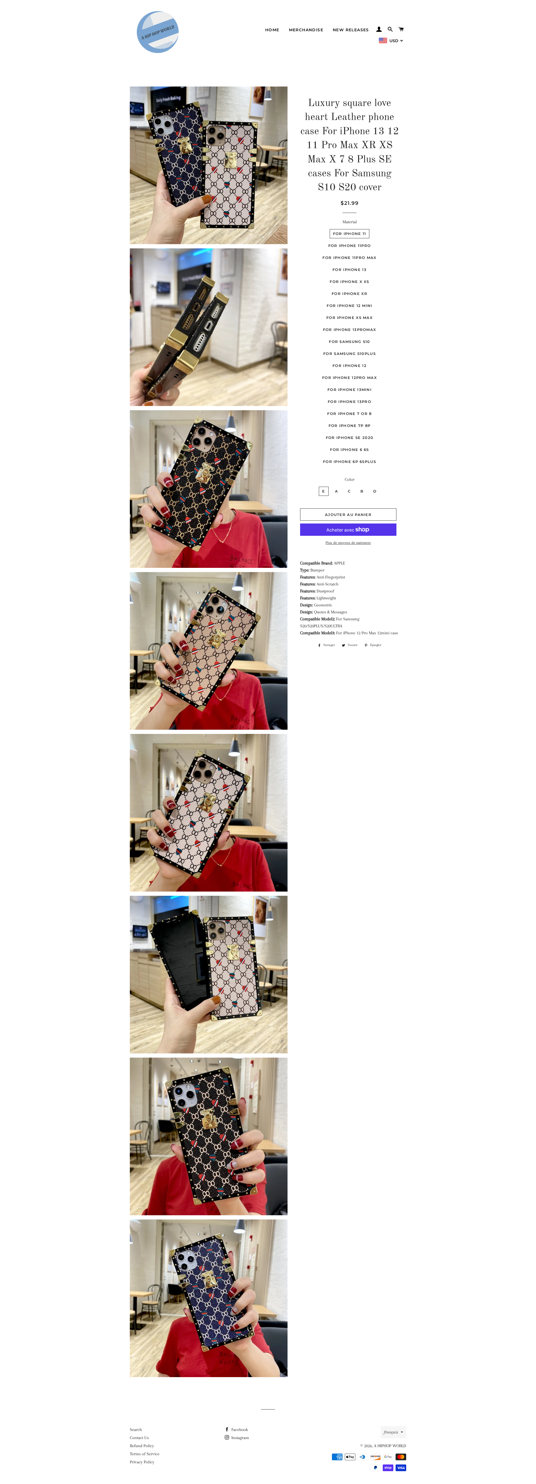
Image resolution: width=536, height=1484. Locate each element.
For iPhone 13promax (349, 329)
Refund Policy (142, 1445)
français (391, 1432)
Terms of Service (144, 1453)
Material (350, 221)
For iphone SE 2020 (349, 437)
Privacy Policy (142, 1461)
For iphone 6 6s (349, 449)
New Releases (351, 29)
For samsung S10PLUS (349, 353)
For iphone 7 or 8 (349, 413)
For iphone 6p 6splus (349, 461)
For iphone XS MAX (349, 317)
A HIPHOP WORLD (390, 1445)
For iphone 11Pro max (349, 257)
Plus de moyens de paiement (348, 543)
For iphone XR (349, 293)
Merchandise (306, 29)
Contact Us (139, 1437)
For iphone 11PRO (349, 245)
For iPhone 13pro (349, 401)
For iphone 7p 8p (350, 425)
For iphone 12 (349, 365)
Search (136, 1429)
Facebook (239, 1429)
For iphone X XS (349, 281)
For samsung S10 (349, 341)
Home (272, 29)
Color (350, 479)
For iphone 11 (349, 233)
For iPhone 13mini (349, 389)
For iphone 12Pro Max (349, 377)
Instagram (239, 1437)
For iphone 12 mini (349, 305)
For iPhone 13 (349, 269)
